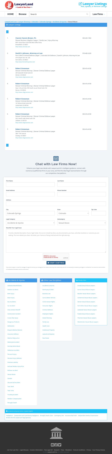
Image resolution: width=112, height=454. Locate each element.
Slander (10, 378)
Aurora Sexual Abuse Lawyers (86, 289)
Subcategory (61, 219)
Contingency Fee (59, 415)
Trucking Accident (13, 394)
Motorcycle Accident (13, 342)
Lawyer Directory (24, 22)
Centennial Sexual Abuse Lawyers (87, 298)
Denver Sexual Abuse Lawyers (86, 302)
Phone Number (61, 190)
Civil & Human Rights (49, 302)
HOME (10, 14)
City (7, 209)
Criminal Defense (48, 310)
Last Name (60, 181)
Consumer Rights (48, 306)
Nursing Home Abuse (14, 346)
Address (8, 200)
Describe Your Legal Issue (14, 228)
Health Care (46, 326)
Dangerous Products (13, 322)
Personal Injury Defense (15, 358)
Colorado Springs (45, 22)
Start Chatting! (56, 263)
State (58, 209)
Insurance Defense (13, 334)
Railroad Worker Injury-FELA (16, 366)
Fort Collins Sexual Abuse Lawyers (87, 306)
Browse (22, 14)
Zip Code (94, 209)
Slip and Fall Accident (14, 382)
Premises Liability (13, 362)
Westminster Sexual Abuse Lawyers (88, 322)
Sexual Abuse (11, 374)
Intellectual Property (48, 330)
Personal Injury (12, 354)
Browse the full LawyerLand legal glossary (18, 417)
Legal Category (10, 219)
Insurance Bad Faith (71, 415)
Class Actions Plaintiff (14, 310)
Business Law (46, 293)
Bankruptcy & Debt (48, 289)
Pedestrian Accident (13, 350)
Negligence (9, 415)
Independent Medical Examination (88, 415)
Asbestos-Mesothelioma (15, 285)
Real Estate (46, 338)
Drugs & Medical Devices (15, 330)
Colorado (35, 22)
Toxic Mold (11, 386)
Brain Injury (11, 298)
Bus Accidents (12, 302)
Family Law (46, 322)
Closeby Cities (82, 280)
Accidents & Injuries (60, 22)
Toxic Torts (11, 390)
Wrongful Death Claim (46, 415)
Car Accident (11, 306)
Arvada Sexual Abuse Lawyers (86, 285)
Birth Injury (11, 293)
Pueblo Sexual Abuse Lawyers (86, 314)
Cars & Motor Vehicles (49, 298)
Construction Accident (14, 314)
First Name (9, 181)
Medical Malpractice (13, 338)
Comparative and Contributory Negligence (26, 415)
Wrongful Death (12, 403)
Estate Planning (47, 318)
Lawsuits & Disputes (48, 334)
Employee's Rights (48, 314)
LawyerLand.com (11, 22)
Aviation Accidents (13, 289)
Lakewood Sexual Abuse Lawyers (87, 310)
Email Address (10, 190)
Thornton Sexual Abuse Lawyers (87, 318)
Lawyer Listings (94, 3)
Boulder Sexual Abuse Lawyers (86, 293)
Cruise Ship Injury (13, 318)
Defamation (11, 326)
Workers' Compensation (14, 398)
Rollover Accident (13, 370)
